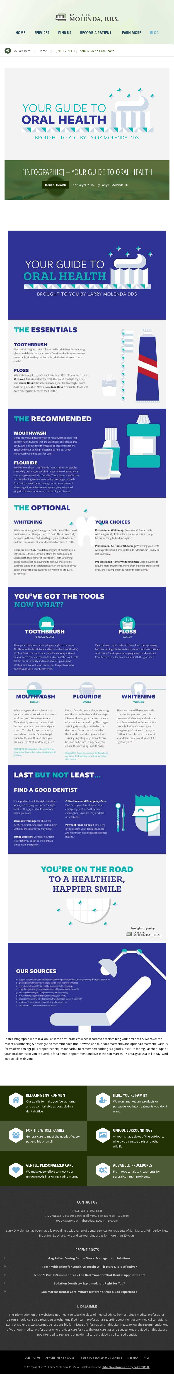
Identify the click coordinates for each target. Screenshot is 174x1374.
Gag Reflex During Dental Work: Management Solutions (89, 1258)
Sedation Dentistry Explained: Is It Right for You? (89, 1283)
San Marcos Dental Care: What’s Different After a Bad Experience (89, 1292)
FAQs (146, 1357)
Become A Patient (95, 32)
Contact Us (32, 1357)
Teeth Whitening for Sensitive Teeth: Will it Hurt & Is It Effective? (89, 1267)
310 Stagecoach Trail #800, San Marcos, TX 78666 (94, 1215)
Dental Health (55, 185)
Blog (154, 32)
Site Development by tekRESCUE (126, 1367)
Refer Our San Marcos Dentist (101, 1357)
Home (20, 32)
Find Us (64, 32)
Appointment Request (61, 1357)
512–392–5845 (92, 1211)
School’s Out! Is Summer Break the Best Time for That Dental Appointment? (89, 1275)
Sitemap (132, 1357)
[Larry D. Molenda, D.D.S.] (87, 18)
